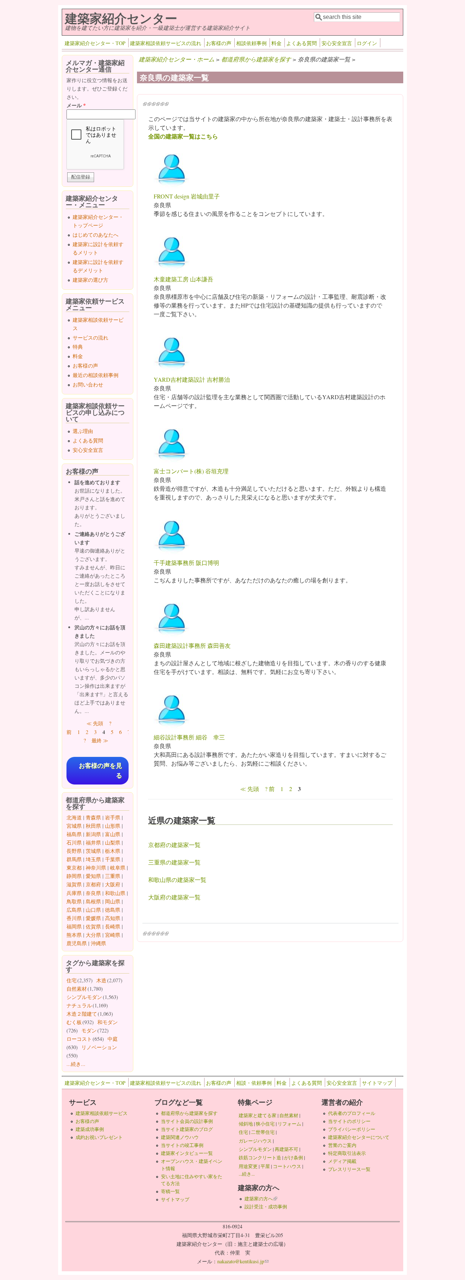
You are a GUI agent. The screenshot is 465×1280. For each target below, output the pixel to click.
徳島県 (112, 909)
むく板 (74, 1022)
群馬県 (74, 859)
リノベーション (99, 1047)
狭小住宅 (265, 1123)
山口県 (93, 909)
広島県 (74, 909)
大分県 (93, 934)
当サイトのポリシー (349, 1121)
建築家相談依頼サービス (102, 1113)
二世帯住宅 (263, 1132)
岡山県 (112, 901)
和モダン (107, 1022)
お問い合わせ (88, 384)
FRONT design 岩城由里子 (187, 196)
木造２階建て (81, 1013)
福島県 (74, 834)
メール (76, 105)
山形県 (112, 825)
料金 (276, 43)
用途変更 (248, 1166)
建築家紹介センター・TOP (95, 43)
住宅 (71, 980)
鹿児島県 (76, 943)
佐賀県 (93, 926)
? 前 (270, 789)
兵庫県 (74, 893)
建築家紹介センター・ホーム (176, 59)
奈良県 (93, 893)
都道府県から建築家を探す (256, 59)
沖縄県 (98, 943)
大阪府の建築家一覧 (174, 897)
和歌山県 (115, 893)
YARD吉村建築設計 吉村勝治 (192, 379)
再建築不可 (286, 1149)
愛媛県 (93, 918)
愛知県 (93, 875)
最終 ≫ (100, 740)
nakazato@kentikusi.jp (242, 1261)
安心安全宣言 (337, 43)
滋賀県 (74, 884)
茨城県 (93, 850)
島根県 (93, 901)
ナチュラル (79, 1005)
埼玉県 (93, 859)
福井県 (93, 842)
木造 (101, 980)
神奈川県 (96, 867)
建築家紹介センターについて (358, 1137)
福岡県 (74, 926)
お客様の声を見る (100, 770)
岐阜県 (117, 867)
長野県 (74, 850)
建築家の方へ (260, 1198)
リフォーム (289, 1123)
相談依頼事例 (251, 43)
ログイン (367, 43)
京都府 (93, 884)
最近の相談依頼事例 (95, 375)
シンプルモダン (84, 997)
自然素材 (76, 988)
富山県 (112, 834)
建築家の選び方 (90, 279)
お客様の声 (218, 43)
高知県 (112, 918)
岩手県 (112, 817)
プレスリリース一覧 (349, 1169)
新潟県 (93, 834)
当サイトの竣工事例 (182, 1145)
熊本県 (74, 934)
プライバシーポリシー (351, 1129)
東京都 (74, 867)
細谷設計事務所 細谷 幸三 (189, 737)
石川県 (74, 842)
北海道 (74, 817)
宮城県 (74, 825)
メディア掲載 (342, 1161)
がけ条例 (293, 1157)
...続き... (75, 1063)
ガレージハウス (255, 1140)
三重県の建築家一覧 (174, 862)
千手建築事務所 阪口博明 (186, 562)
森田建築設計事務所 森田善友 (192, 645)
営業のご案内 (342, 1145)
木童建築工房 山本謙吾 (183, 279)
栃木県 (112, 850)
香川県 (74, 918)
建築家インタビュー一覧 (187, 1153)
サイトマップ (377, 1082)
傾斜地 (246, 1123)
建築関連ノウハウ (180, 1137)
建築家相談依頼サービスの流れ (165, 43)
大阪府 (112, 884)
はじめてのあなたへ (95, 234)
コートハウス (287, 1166)
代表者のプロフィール (351, 1113)
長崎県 (112, 926)
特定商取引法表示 (347, 1153)
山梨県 (112, 842)
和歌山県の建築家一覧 (177, 879)
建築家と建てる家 (257, 1115)
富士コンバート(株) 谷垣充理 (191, 471)
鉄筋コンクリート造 (260, 1157)
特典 (78, 346)
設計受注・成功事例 (265, 1206)
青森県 (93, 817)
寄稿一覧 (170, 1191)
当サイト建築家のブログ (187, 1129)
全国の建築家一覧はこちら (183, 136)
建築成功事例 (90, 1129)
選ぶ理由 (83, 431)
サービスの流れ (90, 337)
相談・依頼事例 (254, 1082)
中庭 (113, 1038)
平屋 (265, 1166)
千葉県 (112, 859)
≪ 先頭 (249, 789)
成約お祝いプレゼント (99, 1137)
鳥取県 (74, 901)
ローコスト (79, 1038)
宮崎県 (112, 934)
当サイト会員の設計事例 (187, 1121)
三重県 (112, 875)
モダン (89, 1030)
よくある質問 (301, 43)
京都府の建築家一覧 (174, 844)
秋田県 (93, 825)
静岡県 (74, 875)
